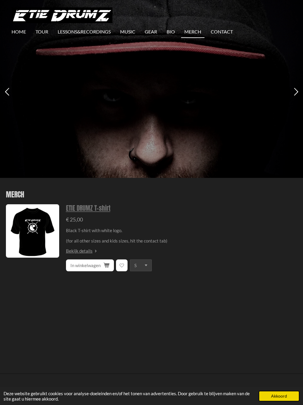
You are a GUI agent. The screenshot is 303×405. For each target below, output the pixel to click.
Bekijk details (79, 250)
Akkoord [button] (279, 396)
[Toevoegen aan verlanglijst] (122, 265)
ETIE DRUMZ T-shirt (88, 208)
